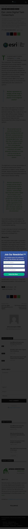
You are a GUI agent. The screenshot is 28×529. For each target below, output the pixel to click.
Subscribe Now (13, 274)
